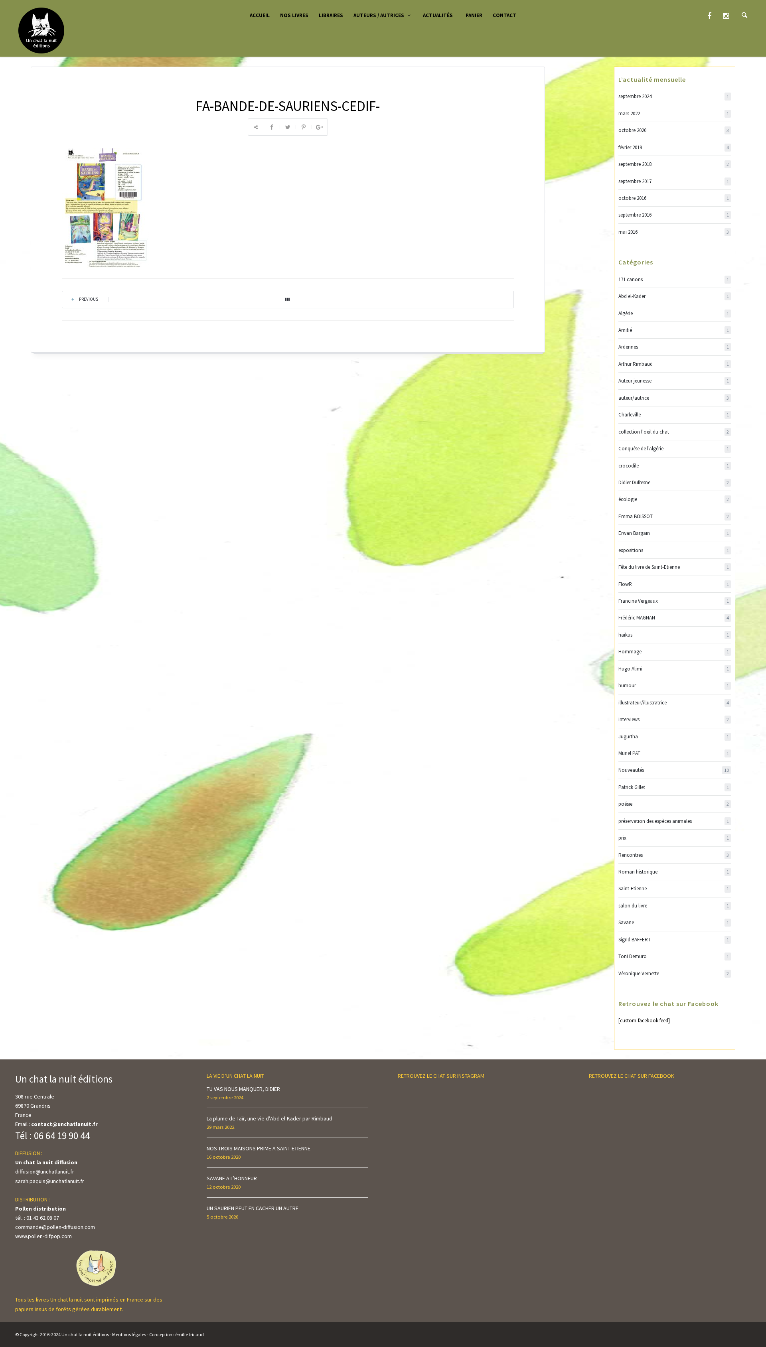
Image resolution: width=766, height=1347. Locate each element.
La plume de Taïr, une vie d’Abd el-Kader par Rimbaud (269, 1118)
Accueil (260, 15)
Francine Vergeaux (673, 601)
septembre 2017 (673, 181)
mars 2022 (673, 113)
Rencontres (673, 855)
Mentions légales (129, 1334)
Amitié (673, 330)
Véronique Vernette (673, 973)
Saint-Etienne (673, 888)
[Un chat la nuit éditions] (41, 30)
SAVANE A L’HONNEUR (232, 1178)
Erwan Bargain (673, 533)
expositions (673, 550)
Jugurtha (673, 736)
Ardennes (673, 346)
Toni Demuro (673, 956)
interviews (673, 719)
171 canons (673, 279)
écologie (673, 499)
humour (673, 685)
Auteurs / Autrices (378, 15)
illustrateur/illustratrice (673, 702)
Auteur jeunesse (673, 380)
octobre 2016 (673, 198)
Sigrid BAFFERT (673, 939)
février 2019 (673, 147)
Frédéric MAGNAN (673, 617)
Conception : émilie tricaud (176, 1334)
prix (673, 837)
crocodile (673, 465)
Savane (673, 922)
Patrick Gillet (673, 787)
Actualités (438, 15)
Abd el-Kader (673, 296)
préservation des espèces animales (673, 821)
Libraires (331, 15)
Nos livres (294, 15)
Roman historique (673, 871)
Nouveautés (673, 770)
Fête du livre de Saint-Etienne (673, 567)
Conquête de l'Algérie (673, 448)
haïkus (673, 634)
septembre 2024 (673, 96)
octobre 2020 (673, 130)
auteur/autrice (673, 397)
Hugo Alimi (673, 668)
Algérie (673, 313)
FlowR (673, 584)
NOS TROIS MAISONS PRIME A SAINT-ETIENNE (258, 1148)
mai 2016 (673, 232)
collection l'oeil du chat (673, 431)
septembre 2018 (673, 164)
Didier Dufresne (673, 482)
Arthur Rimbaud (673, 364)
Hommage (673, 651)
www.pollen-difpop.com (43, 1236)
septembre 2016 (673, 214)
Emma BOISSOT (673, 516)
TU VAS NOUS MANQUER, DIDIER (243, 1089)
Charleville (673, 414)
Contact (504, 15)
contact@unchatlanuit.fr (64, 1124)
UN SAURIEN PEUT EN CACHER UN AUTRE (252, 1208)
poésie (673, 804)
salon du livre (673, 905)
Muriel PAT (673, 753)
